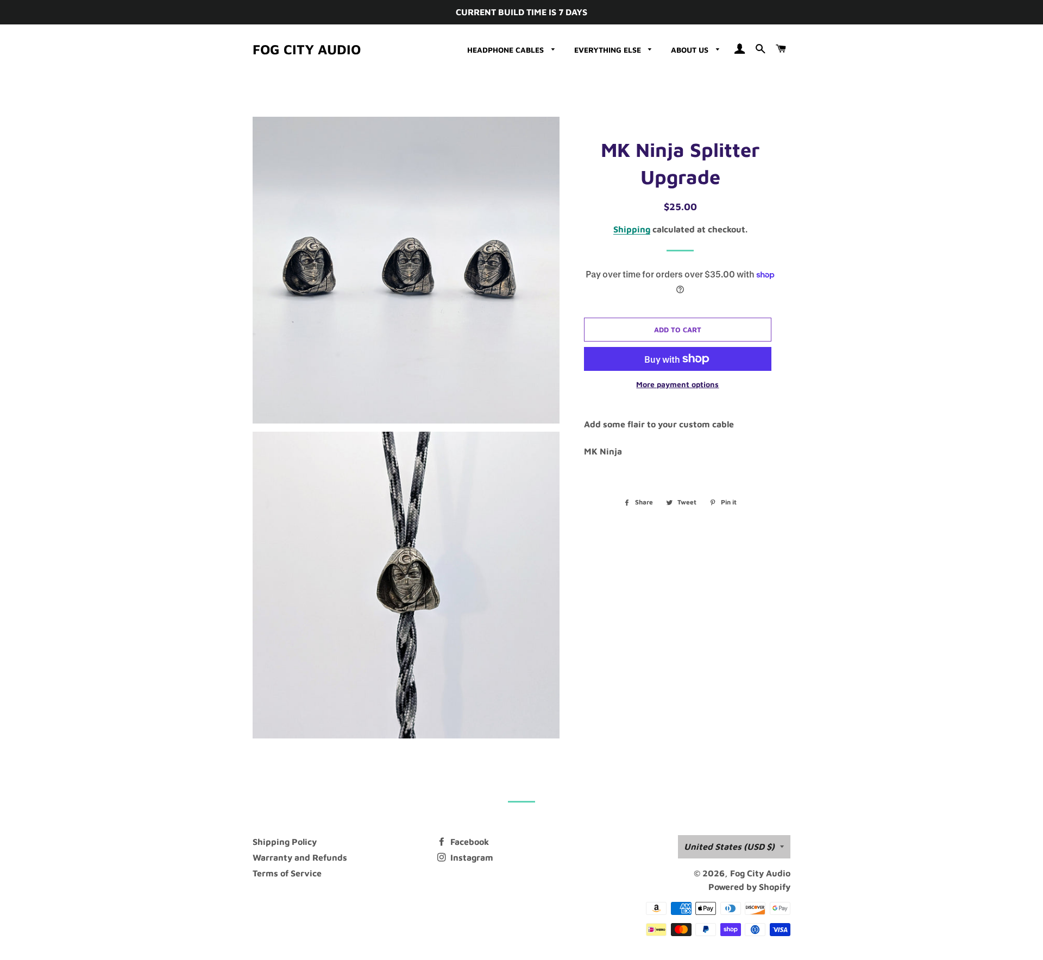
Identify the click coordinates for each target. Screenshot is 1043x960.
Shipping (631, 229)
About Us (691, 49)
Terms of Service (287, 873)
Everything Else (608, 49)
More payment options (677, 384)
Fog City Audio (307, 49)
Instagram (470, 857)
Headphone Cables (506, 49)
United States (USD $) (729, 846)
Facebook (468, 842)
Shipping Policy (285, 842)
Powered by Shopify (749, 887)
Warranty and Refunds (300, 857)
